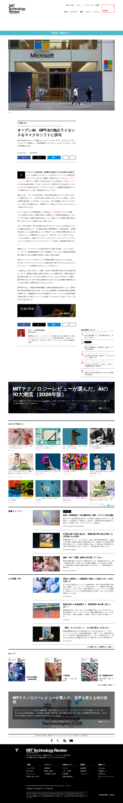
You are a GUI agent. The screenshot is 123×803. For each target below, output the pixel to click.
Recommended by (103, 505)
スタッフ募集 (66, 771)
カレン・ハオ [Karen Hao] (36, 330)
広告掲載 (65, 774)
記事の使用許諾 (67, 776)
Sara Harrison (68, 641)
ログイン (79, 5)
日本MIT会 (101, 774)
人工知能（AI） (22, 123)
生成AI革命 (27, 308)
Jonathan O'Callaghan (70, 549)
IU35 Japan (101, 768)
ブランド (65, 768)
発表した (44, 175)
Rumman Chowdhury (70, 570)
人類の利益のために (59, 212)
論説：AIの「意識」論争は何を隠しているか (82, 557)
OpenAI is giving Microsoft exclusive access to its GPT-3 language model (39, 126)
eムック (88, 12)
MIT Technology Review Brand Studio (74, 526)
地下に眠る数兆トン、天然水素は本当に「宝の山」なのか (98, 335)
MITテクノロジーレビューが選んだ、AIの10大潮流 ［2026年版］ (60, 391)
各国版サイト (102, 771)
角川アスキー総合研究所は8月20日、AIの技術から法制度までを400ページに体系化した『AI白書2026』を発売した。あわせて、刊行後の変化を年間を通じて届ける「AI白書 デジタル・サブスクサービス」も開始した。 (88, 521)
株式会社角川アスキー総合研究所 (43, 788)
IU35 (65, 12)
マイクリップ (88, 5)
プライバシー (84, 774)
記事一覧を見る (65, 313)
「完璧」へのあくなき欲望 (70, 677)
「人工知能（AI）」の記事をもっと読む (99, 647)
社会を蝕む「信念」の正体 (106, 677)
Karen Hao (22, 153)
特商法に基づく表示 (32, 776)
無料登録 (105, 11)
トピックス (73, 12)
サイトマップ (30, 774)
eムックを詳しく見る (105, 685)
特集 (81, 12)
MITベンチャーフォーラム (106, 777)
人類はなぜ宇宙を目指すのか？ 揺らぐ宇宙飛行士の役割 (98, 372)
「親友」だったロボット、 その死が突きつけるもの (85, 628)
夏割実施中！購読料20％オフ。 (61, 33)
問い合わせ (30, 771)
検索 (96, 5)
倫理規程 (83, 768)
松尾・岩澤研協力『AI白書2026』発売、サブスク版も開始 (98, 345)
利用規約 (83, 771)
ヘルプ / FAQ (30, 768)
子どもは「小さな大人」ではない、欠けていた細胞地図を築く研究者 (98, 364)
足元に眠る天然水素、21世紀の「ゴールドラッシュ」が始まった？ (99, 355)
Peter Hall (67, 620)
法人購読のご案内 (50, 774)
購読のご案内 (70, 5)
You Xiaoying (68, 596)
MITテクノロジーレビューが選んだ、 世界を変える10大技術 (60, 700)
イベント (96, 12)
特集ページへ (103, 408)
